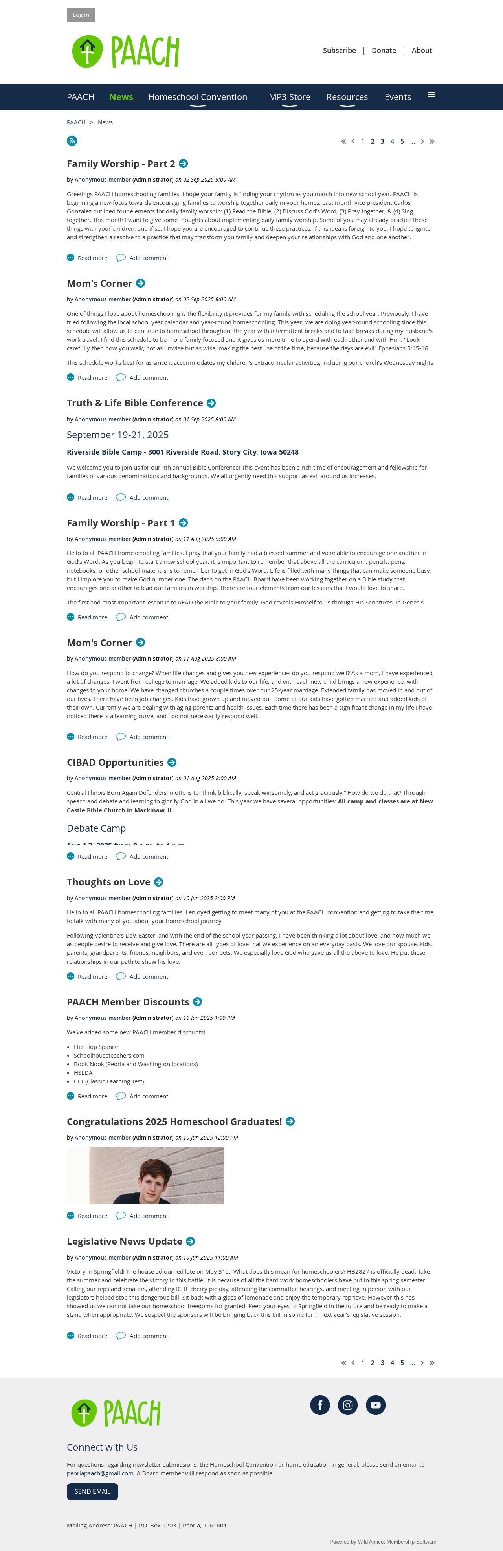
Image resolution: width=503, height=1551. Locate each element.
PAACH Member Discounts (128, 1002)
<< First (344, 141)
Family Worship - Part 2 (121, 164)
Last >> (432, 141)
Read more (92, 258)
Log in (81, 14)
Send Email (92, 1491)
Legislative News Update (124, 1241)
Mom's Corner (99, 283)
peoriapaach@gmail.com (100, 1473)
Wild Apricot (371, 1542)
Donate (384, 50)
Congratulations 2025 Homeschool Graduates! (174, 1122)
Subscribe (339, 50)
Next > (423, 141)
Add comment (149, 258)
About (422, 50)
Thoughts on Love (109, 882)
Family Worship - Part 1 (121, 523)
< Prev (353, 141)
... (412, 141)
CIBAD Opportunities (115, 762)
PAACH (76, 122)
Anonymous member (103, 179)
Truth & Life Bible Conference (135, 403)
